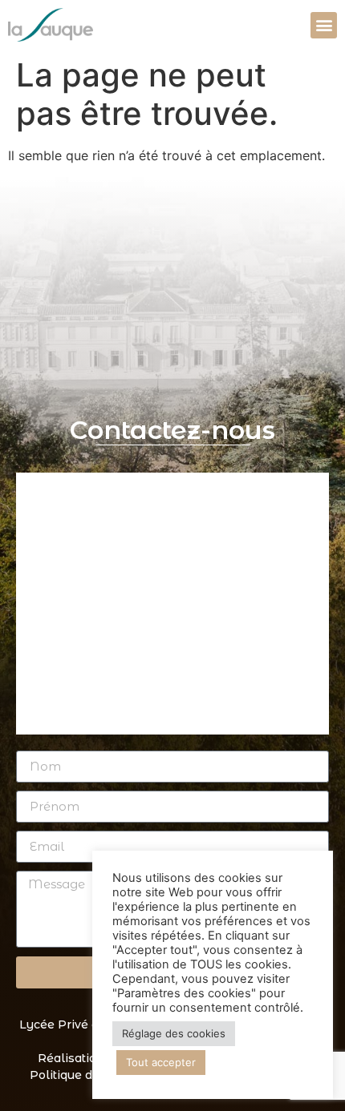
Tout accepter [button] (161, 1062)
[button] (323, 25)
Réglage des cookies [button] (173, 1033)
